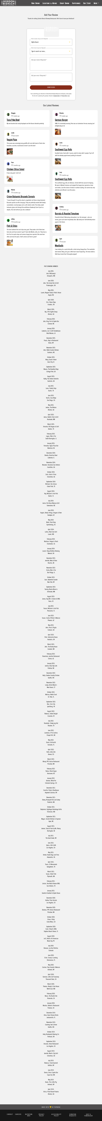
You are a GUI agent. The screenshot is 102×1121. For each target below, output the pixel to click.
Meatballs (59, 246)
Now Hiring (36, 2)
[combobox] (46, 51)
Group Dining (64, 2)
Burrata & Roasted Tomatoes (67, 214)
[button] (96, 3)
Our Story (87, 2)
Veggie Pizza (12, 140)
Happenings (76, 2)
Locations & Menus (50, 2)
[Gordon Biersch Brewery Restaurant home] (11, 2)
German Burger (61, 120)
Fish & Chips (12, 226)
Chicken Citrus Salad (15, 169)
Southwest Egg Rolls (63, 150)
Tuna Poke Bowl (13, 120)
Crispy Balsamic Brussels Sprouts (21, 197)
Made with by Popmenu (30, 1107)
